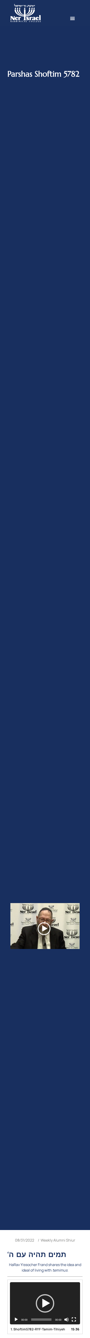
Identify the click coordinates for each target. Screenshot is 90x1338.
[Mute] (66, 1319)
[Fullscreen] (74, 1319)
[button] (72, 18)
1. (38, 1329)
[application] (45, 1303)
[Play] (16, 1319)
